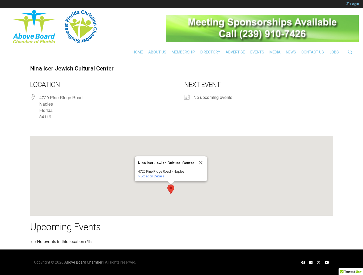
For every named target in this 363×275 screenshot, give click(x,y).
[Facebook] (303, 262)
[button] (170, 189)
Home (138, 52)
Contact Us (312, 52)
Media (275, 52)
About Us (157, 52)
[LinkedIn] (311, 262)
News (291, 52)
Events (257, 52)
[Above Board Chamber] (56, 26)
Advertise (235, 52)
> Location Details (151, 176)
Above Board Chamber (83, 262)
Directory (210, 52)
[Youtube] (327, 262)
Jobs (334, 52)
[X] (318, 262)
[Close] (200, 162)
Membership (183, 52)
